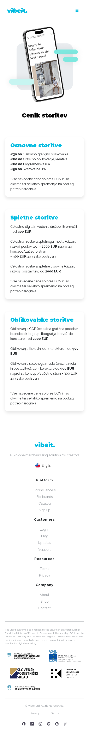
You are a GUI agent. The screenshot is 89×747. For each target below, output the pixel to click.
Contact (44, 608)
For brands (44, 497)
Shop (45, 601)
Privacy (44, 575)
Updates (44, 543)
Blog (44, 536)
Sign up (44, 510)
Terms (44, 569)
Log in (44, 529)
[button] (77, 10)
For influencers (45, 490)
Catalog (44, 503)
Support (44, 549)
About (44, 595)
